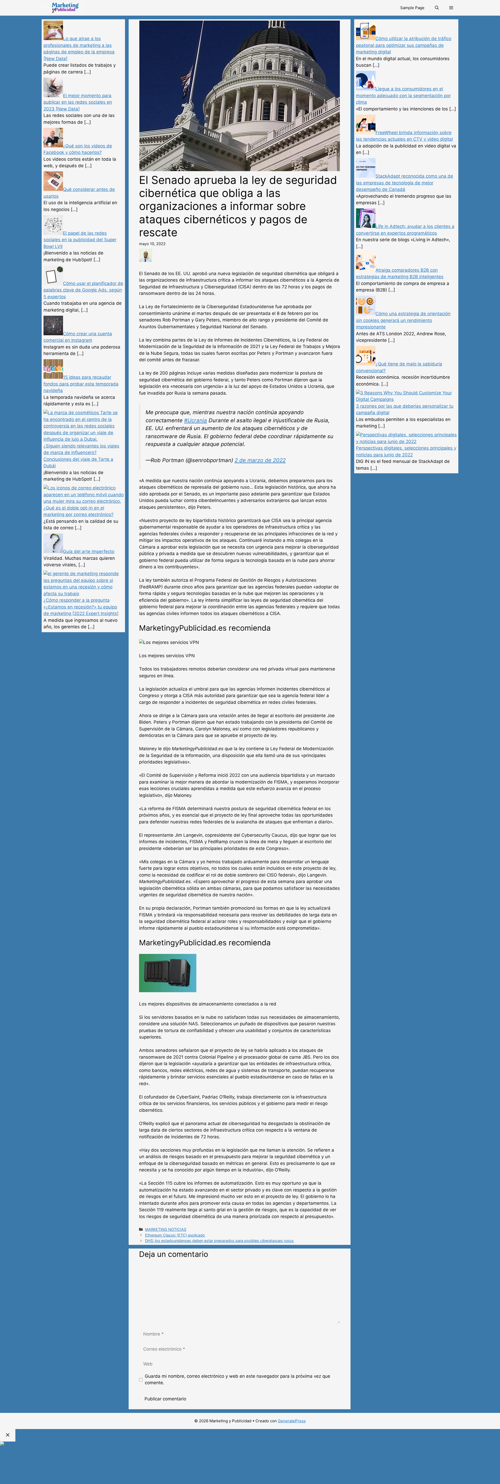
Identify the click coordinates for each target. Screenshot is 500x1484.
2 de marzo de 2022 (260, 460)
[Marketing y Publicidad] (63, 8)
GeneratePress (292, 1420)
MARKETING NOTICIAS (165, 1229)
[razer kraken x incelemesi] (250, 1444)
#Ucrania (195, 420)
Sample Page (412, 7)
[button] (451, 8)
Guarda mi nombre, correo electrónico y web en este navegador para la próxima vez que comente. (237, 1380)
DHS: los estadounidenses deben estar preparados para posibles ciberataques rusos (219, 1240)
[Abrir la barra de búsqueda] (437, 8)
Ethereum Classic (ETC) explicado (175, 1235)
